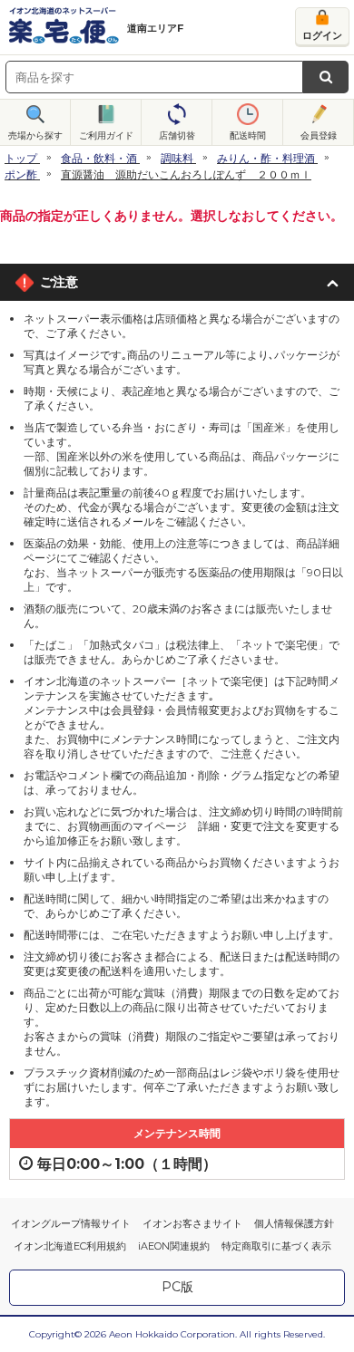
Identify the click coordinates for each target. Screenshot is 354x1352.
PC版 (177, 1287)
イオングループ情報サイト (71, 1223)
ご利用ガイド (106, 135)
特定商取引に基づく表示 (276, 1246)
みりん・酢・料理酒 (266, 158)
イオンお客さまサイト (192, 1223)
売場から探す (35, 135)
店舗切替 (177, 135)
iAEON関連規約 (174, 1246)
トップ (21, 158)
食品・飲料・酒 (99, 158)
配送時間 (248, 135)
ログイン (322, 35)
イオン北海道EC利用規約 (70, 1246)
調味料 (177, 158)
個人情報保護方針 (294, 1223)
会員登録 (318, 135)
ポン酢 (21, 174)
